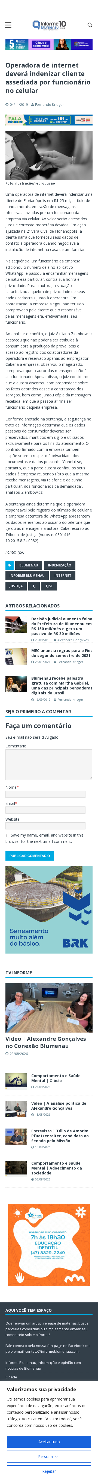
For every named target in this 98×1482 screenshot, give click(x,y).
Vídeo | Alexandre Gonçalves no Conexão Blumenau (45, 1042)
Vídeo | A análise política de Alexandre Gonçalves (58, 1106)
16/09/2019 (42, 699)
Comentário (15, 746)
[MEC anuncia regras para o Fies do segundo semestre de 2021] (16, 656)
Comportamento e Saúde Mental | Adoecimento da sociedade (56, 1168)
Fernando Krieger (49, 104)
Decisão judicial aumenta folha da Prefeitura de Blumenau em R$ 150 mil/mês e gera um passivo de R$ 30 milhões (61, 626)
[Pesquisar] (89, 24)
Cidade (11, 1377)
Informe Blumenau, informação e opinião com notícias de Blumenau (43, 1365)
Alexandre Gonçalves (72, 640)
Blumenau (28, 565)
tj (34, 586)
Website (12, 819)
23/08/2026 (19, 1053)
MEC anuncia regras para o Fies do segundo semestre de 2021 (62, 653)
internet (62, 575)
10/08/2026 (42, 1147)
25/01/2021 (42, 662)
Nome (11, 787)
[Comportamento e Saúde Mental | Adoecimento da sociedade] (16, 1169)
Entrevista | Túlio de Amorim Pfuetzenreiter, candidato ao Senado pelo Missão (60, 1135)
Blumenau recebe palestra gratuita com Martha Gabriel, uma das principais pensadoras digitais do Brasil (62, 686)
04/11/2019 (19, 104)
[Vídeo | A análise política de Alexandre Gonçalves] (16, 1109)
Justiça (16, 586)
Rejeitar (49, 1471)
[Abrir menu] (8, 24)
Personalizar (49, 1456)
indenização (59, 565)
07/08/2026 (42, 1179)
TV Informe (18, 973)
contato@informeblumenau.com (52, 1351)
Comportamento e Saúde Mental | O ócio (56, 1078)
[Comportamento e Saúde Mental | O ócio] (16, 1081)
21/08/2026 (42, 1087)
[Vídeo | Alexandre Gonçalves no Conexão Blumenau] (49, 1008)
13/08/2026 (42, 1114)
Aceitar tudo (49, 1441)
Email (10, 803)
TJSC (49, 586)
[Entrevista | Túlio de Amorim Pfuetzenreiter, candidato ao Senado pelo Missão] (16, 1137)
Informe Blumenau (27, 575)
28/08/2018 (42, 640)
